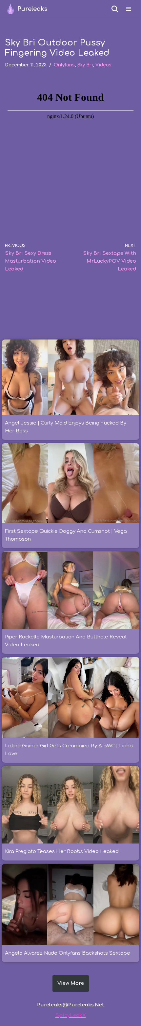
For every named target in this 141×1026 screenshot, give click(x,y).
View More (70, 983)
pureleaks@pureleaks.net (70, 1005)
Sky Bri (85, 64)
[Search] (114, 9)
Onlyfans (64, 64)
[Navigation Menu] (128, 9)
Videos (103, 64)
